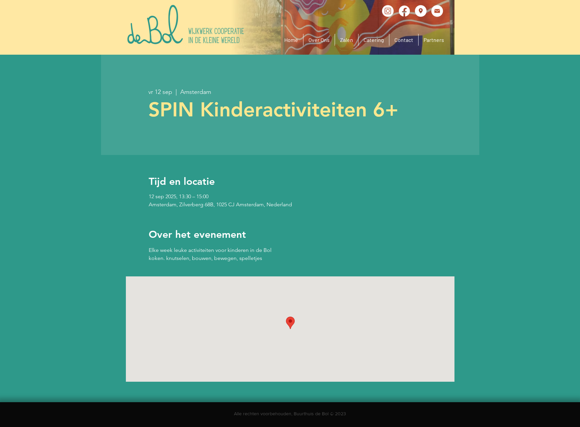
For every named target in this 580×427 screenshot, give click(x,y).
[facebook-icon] (404, 10)
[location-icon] (420, 10)
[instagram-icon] (387, 10)
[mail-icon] (437, 10)
